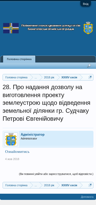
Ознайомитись (17, 151)
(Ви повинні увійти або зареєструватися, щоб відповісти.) (56, 173)
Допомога (87, 196)
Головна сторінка (19, 59)
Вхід (85, 3)
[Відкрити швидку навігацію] (90, 77)
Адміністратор (33, 134)
